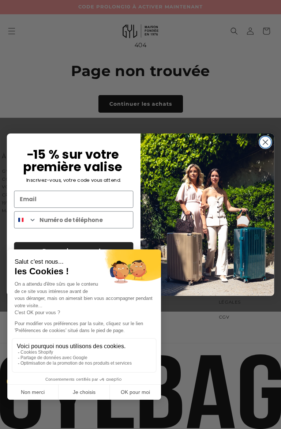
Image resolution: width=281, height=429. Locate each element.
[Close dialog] (265, 142)
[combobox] (25, 220)
